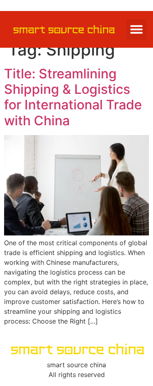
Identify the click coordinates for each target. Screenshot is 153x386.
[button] (136, 29)
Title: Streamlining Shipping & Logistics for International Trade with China (73, 97)
